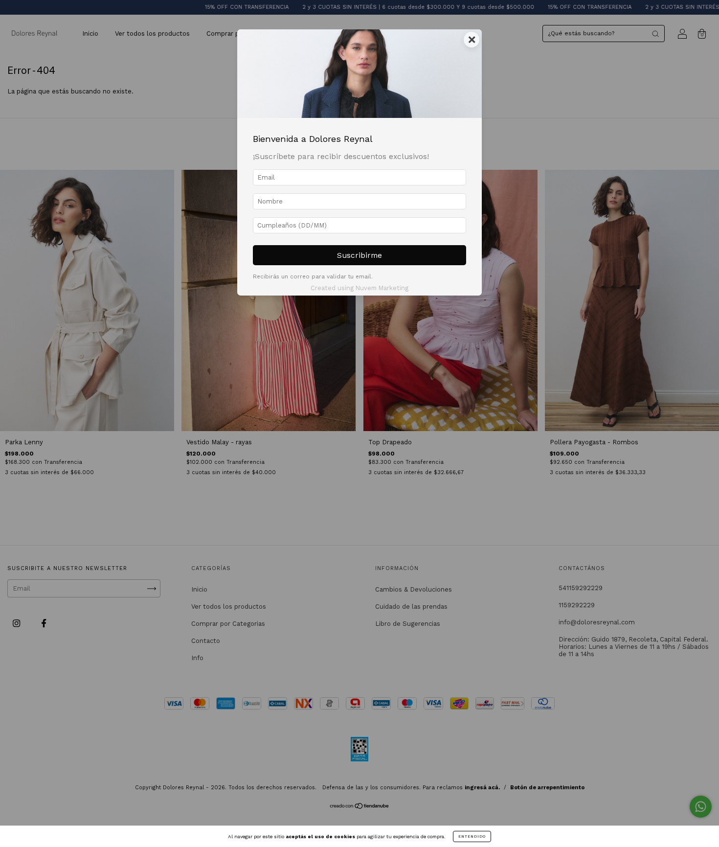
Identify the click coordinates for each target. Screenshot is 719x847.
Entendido (472, 836)
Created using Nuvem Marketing (359, 288)
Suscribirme (359, 255)
